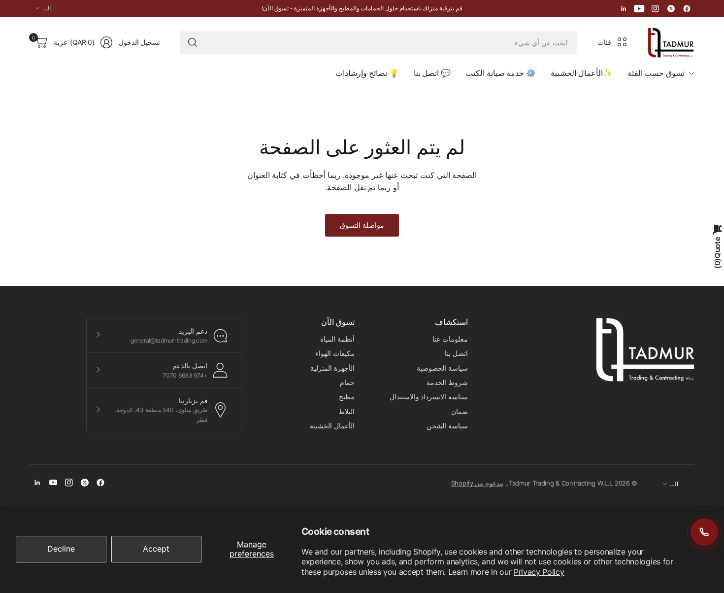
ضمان (459, 411)
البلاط (346, 411)
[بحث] (192, 42)
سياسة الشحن (447, 425)
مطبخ (347, 396)
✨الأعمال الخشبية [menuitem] (582, 73)
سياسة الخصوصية (442, 368)
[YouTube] (639, 8)
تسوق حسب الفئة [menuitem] (656, 73)
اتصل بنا (456, 353)
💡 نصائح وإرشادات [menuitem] (366, 73)
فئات (604, 42)
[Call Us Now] (704, 532)
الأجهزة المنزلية (332, 368)
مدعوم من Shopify (477, 483)
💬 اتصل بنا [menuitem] (432, 73)
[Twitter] (671, 8)
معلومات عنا (450, 339)
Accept (156, 549)
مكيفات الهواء (335, 353)
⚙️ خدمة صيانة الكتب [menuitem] (500, 73)
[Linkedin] (623, 8)
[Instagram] (655, 8)
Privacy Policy (539, 572)
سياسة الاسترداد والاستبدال (429, 396)
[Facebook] (686, 8)
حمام (347, 382)
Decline (61, 549)
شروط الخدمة (447, 382)
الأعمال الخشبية (332, 425)
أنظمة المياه (337, 339)
